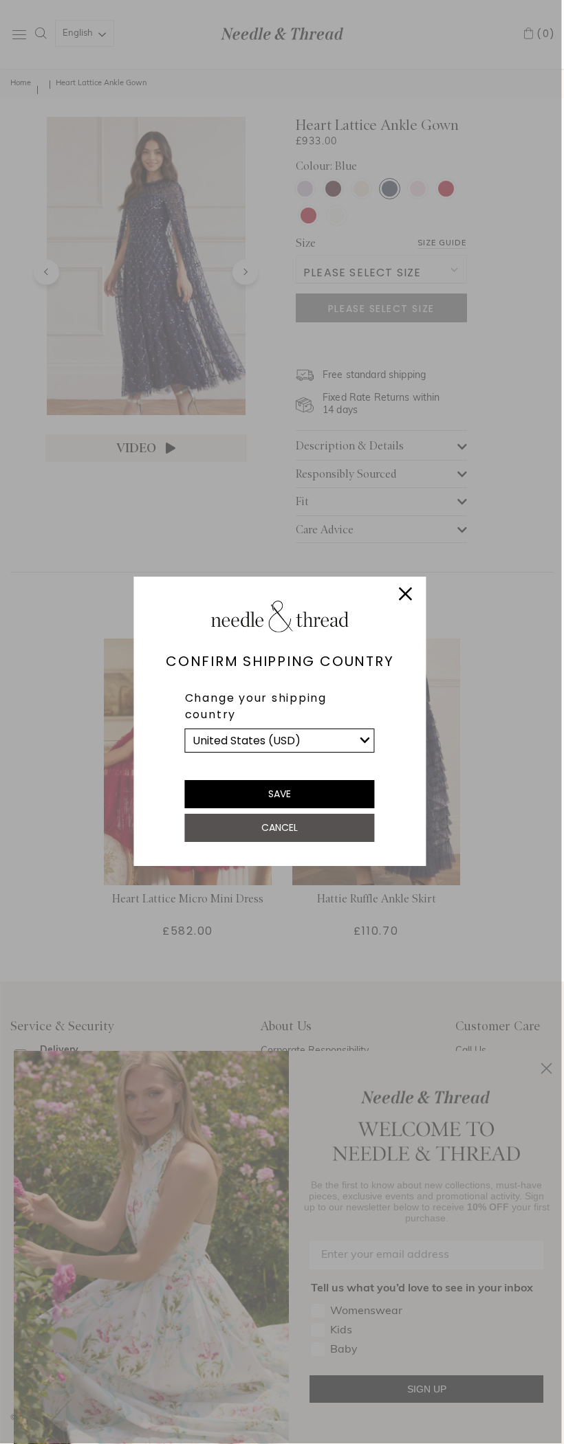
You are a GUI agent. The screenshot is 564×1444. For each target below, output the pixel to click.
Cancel (279, 827)
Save (279, 794)
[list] (280, 741)
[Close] (405, 596)
